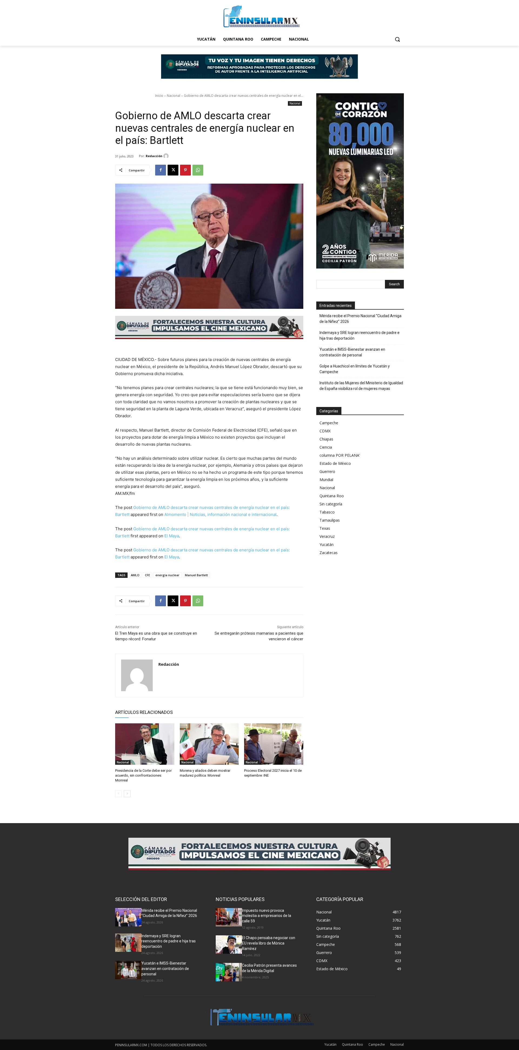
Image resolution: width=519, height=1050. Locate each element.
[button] (397, 39)
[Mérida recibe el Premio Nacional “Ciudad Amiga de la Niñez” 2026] (128, 917)
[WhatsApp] (197, 170)
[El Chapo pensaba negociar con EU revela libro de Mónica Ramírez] (229, 944)
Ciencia (326, 447)
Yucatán (327, 544)
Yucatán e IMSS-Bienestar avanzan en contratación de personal (352, 352)
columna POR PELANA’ (340, 455)
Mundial (326, 479)
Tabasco (327, 512)
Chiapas (326, 439)
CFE (147, 575)
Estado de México (335, 463)
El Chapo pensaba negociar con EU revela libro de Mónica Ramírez (268, 943)
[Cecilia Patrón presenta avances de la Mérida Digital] (229, 972)
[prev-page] (118, 793)
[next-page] (127, 793)
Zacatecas (329, 552)
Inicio (159, 95)
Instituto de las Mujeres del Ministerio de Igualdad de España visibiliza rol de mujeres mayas (361, 386)
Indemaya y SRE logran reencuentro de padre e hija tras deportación (360, 335)
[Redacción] (166, 156)
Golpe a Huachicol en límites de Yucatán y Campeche (355, 369)
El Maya (171, 535)
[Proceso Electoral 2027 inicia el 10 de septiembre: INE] (273, 744)
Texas (325, 528)
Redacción (154, 156)
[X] (173, 170)
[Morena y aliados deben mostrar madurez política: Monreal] (209, 744)
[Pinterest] (185, 170)
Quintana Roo (332, 495)
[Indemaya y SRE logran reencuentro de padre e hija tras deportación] (128, 942)
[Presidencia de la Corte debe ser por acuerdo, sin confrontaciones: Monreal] (144, 744)
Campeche (329, 422)
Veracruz (327, 536)
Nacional (173, 95)
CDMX (325, 430)
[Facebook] (160, 170)
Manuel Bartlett (196, 575)
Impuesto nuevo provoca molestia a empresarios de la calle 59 (266, 915)
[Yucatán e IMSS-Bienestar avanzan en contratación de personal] (128, 970)
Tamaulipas (330, 520)
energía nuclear (167, 575)
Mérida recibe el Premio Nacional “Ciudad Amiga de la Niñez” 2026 (360, 319)
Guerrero (327, 471)
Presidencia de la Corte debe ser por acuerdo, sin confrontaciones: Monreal (143, 775)
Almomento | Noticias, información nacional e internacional (220, 514)
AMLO (135, 575)
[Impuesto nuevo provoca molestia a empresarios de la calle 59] (229, 917)
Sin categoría (331, 503)
